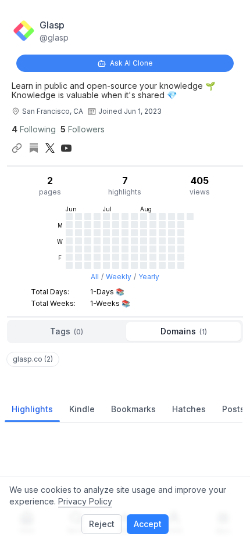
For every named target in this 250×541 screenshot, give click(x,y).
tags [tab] (66, 331)
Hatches (189, 409)
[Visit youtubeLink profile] (66, 148)
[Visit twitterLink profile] (50, 148)
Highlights (32, 409)
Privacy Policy (85, 501)
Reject (102, 524)
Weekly (118, 276)
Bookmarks (133, 409)
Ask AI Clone (131, 63)
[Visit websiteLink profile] (17, 148)
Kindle (82, 409)
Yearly (148, 276)
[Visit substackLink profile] (34, 148)
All (95, 276)
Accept (148, 524)
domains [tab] (183, 331)
